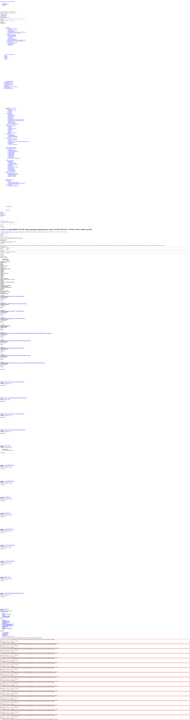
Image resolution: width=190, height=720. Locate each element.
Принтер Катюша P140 (4, 609)
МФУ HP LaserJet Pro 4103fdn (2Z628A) (7, 545)
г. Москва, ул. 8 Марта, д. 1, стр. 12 (8, 636)
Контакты (4, 5)
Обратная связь (3, 16)
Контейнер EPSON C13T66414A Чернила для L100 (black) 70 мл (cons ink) (13, 303)
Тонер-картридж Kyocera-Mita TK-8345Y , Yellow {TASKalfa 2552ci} (12, 296)
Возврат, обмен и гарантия (7, 628)
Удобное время (2, 20)
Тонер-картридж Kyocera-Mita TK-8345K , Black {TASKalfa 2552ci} (12, 348)
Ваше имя (2, 18)
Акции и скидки (5, 626)
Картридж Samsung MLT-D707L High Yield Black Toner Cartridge (11, 593)
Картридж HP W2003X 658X (5, 513)
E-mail (1, 242)
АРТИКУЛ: (2, 233)
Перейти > (2, 254)
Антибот (1, 21)
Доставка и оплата (5, 4)
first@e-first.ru (4, 634)
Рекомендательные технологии (7, 625)
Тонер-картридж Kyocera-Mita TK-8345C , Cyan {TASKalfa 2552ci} (12, 413)
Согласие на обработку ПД (7, 624)
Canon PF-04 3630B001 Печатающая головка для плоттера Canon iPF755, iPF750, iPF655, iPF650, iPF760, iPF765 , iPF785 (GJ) (22, 362)
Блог (3, 629)
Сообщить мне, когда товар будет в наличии (8, 241)
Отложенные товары (6, 616)
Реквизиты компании (6, 621)
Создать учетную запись (6, 614)
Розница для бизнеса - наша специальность (7, 1)
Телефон (1, 19)
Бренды (3, 627)
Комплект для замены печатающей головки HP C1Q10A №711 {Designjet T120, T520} (15, 340)
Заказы (3, 615)
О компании (4, 3)
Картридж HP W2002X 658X (5, 497)
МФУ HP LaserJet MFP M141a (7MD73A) (7, 561)
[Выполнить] (17, 222)
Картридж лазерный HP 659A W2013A (7, 465)
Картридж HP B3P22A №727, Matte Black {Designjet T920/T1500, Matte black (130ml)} (15, 355)
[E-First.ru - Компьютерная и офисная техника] (6, 10)
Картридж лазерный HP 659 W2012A (7, 529)
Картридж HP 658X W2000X (5, 325)
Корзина (1, 214)
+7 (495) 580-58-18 (3, 14)
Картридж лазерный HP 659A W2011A (7, 481)
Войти (3, 613)
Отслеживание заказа (4, 222)
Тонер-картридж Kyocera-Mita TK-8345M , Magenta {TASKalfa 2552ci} (12, 318)
